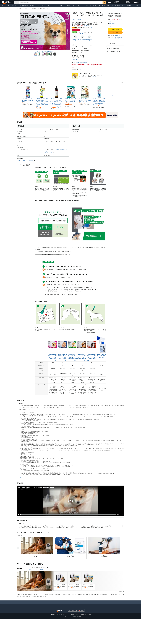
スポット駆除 (39, 8)
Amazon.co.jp (117, 35)
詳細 (81, 30)
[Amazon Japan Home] (59, 610)
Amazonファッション (100, 5)
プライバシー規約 (59, 614)
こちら (80, 69)
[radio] (35, 54)
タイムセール (63, 5)
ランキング (40, 5)
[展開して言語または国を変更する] (76, 610)
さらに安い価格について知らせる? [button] (26, 160)
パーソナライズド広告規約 (69, 614)
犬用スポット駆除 (48, 152)
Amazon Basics (47, 5)
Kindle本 (92, 5)
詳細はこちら (87, 25)
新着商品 (69, 5)
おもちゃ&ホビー (136, 5)
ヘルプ (19, 5)
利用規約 (53, 614)
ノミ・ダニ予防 (33, 8)
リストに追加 (112, 43)
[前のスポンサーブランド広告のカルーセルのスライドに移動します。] (18, 548)
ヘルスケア (26, 8)
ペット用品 (19, 8)
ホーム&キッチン (84, 5)
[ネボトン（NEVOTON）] (21, 568)
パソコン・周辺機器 (126, 5)
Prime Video (55, 5)
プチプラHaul (33, 5)
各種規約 (77, 614)
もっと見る (75, 59)
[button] (4, 5)
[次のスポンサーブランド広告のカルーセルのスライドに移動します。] (123, 548)
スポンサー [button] (19, 535)
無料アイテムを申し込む (78, 33)
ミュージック (76, 5)
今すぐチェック (95, 76)
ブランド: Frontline (76, 19)
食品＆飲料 (117, 5)
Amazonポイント (12, 5)
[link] (28, 100)
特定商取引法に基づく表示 (85, 614)
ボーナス (75, 32)
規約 (91, 27)
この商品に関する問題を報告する (81, 62)
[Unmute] (123, 514)
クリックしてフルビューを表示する (45, 51)
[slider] (68, 514)
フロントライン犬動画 (23, 489)
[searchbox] (61, 2)
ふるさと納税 (25, 5)
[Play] (18, 514)
